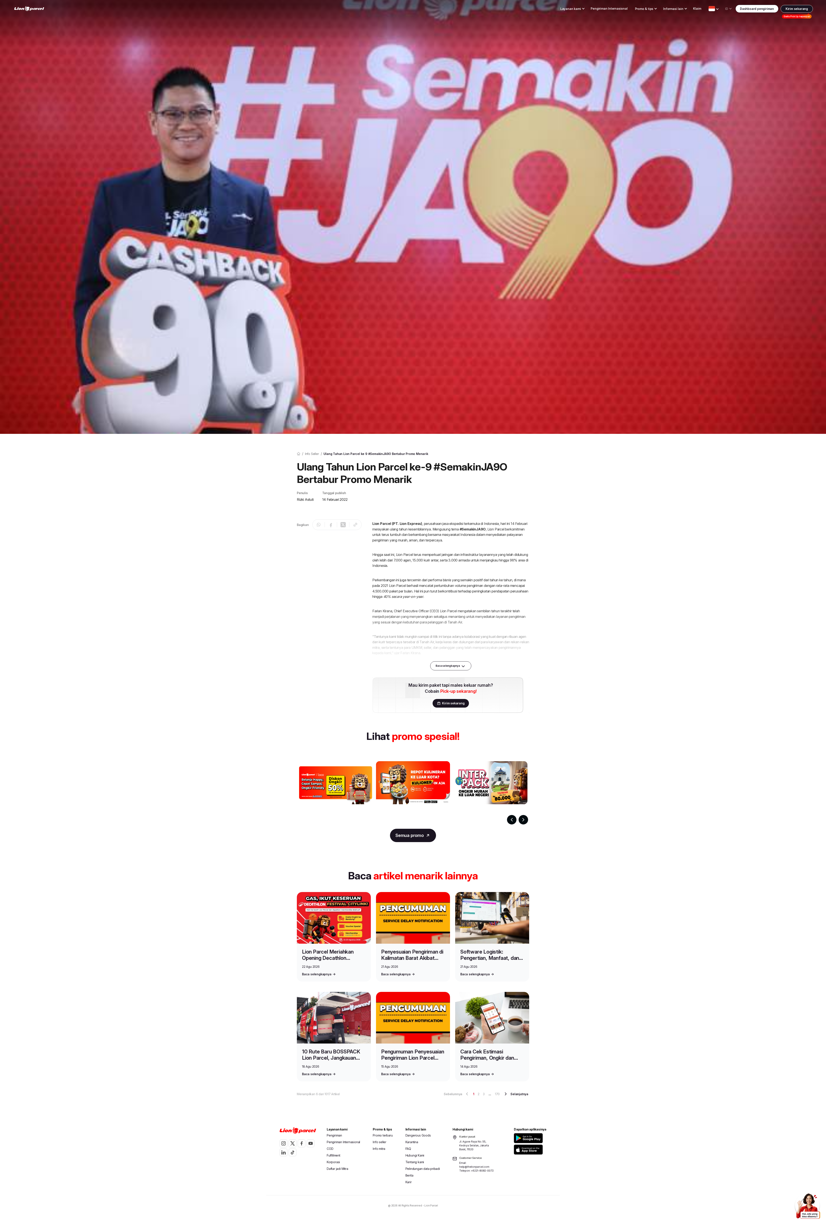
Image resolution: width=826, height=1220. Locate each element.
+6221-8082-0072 (482, 1170)
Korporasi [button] (333, 1162)
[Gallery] (413, 792)
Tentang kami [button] (414, 1162)
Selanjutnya (519, 1094)
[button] (529, 1138)
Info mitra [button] (379, 1148)
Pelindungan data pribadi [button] (422, 1169)
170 (497, 1094)
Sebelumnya (453, 1094)
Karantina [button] (411, 1142)
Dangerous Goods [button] (418, 1135)
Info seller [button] (379, 1142)
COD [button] (330, 1148)
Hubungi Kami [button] (414, 1155)
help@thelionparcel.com (474, 1166)
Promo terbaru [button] (383, 1135)
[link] (29, 9)
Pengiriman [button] (334, 1135)
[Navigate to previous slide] (511, 819)
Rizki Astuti (305, 499)
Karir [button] (408, 1182)
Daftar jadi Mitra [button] (337, 1169)
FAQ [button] (408, 1148)
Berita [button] (409, 1175)
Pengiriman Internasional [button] (609, 8)
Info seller (312, 454)
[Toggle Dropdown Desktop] (711, 8)
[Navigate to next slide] (523, 819)
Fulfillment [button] (333, 1155)
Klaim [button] (697, 8)
